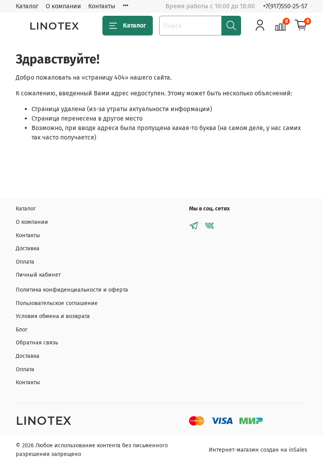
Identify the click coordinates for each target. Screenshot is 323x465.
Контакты (101, 6)
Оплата (25, 262)
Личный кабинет (38, 275)
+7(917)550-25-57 (285, 6)
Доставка (27, 248)
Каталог (27, 6)
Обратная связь (37, 342)
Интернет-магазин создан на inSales (258, 449)
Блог (22, 329)
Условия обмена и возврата (53, 316)
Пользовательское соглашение (57, 303)
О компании (63, 6)
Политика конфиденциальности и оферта (72, 289)
